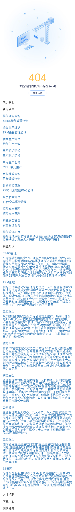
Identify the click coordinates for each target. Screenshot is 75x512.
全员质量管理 (11, 197)
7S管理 (7, 468)
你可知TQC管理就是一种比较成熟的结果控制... (41, 395)
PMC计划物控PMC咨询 (18, 190)
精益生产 (8, 343)
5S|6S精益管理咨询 (15, 120)
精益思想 (8, 375)
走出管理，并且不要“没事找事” (26, 421)
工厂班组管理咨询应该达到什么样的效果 (37, 327)
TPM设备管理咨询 (14, 132)
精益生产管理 (11, 139)
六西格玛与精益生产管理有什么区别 (29, 362)
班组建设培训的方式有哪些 (26, 447)
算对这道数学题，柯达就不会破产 (37, 297)
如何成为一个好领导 (25, 389)
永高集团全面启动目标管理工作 (47, 424)
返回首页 (37, 93)
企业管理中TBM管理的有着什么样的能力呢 (30, 380)
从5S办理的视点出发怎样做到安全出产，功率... (33, 316)
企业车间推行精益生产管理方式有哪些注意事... (37, 364)
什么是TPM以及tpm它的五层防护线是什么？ (36, 318)
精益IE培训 (46, 236)
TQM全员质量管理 (15, 201)
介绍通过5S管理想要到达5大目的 (39, 325)
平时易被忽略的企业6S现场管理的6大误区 (30, 258)
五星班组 (8, 311)
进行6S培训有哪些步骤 (24, 485)
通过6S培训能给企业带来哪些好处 (36, 481)
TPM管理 (9, 282)
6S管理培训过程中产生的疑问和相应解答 (35, 296)
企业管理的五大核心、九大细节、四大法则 (30, 412)
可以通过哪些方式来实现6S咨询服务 (37, 382)
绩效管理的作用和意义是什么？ (44, 456)
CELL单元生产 (12, 167)
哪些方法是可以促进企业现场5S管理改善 (38, 354)
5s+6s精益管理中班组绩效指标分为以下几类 (31, 333)
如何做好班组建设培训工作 (20, 444)
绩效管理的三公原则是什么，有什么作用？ (37, 458)
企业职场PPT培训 (47, 239)
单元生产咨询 (11, 162)
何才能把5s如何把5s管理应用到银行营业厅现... (37, 262)
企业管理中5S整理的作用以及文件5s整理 (37, 289)
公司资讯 (8, 407)
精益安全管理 (11, 220)
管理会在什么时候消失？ (54, 298)
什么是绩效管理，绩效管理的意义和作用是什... (35, 452)
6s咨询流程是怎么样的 (51, 473)
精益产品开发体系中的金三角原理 (24, 397)
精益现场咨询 (11, 116)
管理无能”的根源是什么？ (19, 301)
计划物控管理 (11, 185)
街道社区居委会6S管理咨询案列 (45, 275)
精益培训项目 (11, 232)
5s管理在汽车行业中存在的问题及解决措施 (37, 356)
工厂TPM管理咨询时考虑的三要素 (31, 304)
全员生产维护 (11, 127)
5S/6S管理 (10, 253)
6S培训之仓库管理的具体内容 (43, 479)
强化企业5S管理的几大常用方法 (41, 272)
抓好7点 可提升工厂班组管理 (51, 331)
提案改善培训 (29, 236)
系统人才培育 (26, 239)
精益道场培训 (11, 236)
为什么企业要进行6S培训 (19, 473)
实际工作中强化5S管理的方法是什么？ (28, 287)
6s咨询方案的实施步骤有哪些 (49, 476)
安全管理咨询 (11, 225)
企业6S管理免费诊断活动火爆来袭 (37, 425)
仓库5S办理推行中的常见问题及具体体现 (37, 260)
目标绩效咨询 (11, 174)
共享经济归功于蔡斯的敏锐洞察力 (31, 269)
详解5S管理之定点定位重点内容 (23, 348)
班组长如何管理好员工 (35, 450)
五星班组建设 (11, 150)
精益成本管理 (11, 208)
